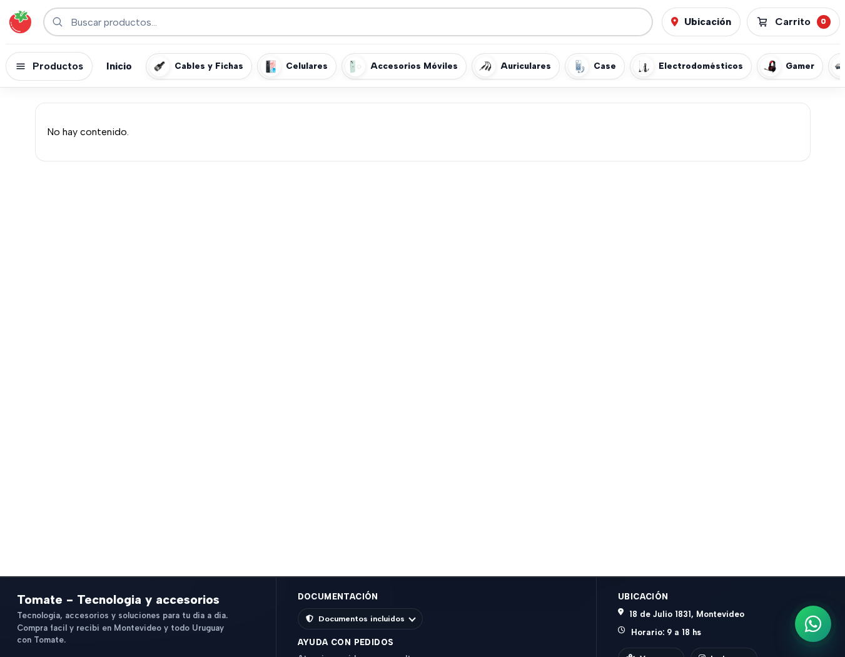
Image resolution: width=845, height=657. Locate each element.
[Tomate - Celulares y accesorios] (20, 22)
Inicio (119, 66)
